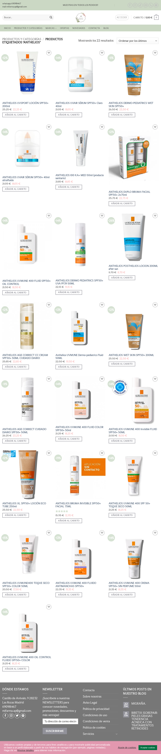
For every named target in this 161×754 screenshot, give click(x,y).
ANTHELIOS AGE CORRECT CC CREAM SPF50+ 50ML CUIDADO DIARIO (25, 357)
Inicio (7, 28)
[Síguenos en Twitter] (17, 715)
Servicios (88, 733)
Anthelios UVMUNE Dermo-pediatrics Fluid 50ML (79, 357)
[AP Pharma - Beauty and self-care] (80, 17)
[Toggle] (116, 734)
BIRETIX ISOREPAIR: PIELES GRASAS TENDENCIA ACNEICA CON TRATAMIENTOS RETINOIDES (144, 720)
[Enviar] (51, 17)
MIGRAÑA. (138, 703)
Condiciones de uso (95, 715)
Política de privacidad (96, 709)
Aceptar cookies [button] (147, 747)
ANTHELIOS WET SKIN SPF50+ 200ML (131, 355)
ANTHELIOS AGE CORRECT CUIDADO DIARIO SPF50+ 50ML (24, 431)
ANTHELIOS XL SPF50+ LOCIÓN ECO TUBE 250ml (24, 505)
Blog (111, 5)
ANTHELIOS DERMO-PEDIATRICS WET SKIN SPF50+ (131, 105)
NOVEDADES (78, 28)
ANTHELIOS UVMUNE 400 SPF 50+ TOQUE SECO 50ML (129, 505)
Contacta (121, 5)
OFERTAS (64, 28)
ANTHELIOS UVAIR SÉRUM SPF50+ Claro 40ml (79, 105)
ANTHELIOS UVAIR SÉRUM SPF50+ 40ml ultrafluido (26, 179)
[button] (146, 17)
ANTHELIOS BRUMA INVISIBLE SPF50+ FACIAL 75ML (78, 505)
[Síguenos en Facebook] (130, 5)
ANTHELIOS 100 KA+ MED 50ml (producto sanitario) (80, 177)
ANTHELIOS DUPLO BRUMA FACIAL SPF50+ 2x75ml (129, 193)
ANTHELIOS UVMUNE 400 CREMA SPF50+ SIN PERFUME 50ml (129, 584)
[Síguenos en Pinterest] (156, 5)
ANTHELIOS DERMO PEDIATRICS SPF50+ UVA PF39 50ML (79, 282)
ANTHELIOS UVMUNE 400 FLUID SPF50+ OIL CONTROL (26, 282)
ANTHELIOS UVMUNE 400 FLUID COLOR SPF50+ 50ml (79, 429)
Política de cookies (94, 727)
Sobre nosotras (92, 696)
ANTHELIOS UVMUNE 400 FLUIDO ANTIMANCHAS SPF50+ (76, 584)
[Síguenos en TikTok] (140, 5)
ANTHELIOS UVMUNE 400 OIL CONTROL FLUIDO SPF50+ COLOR (26, 659)
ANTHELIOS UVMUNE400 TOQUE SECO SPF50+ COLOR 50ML (26, 584)
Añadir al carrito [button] (15, 115)
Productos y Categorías (28, 28)
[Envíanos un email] (145, 5)
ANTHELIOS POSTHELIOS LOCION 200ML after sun (133, 267)
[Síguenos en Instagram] (135, 5)
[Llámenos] (150, 5)
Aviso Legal (90, 702)
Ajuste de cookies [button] (127, 747)
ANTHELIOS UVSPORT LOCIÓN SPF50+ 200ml (25, 105)
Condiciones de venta (96, 721)
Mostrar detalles (25, 750)
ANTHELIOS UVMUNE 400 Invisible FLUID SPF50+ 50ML (133, 431)
